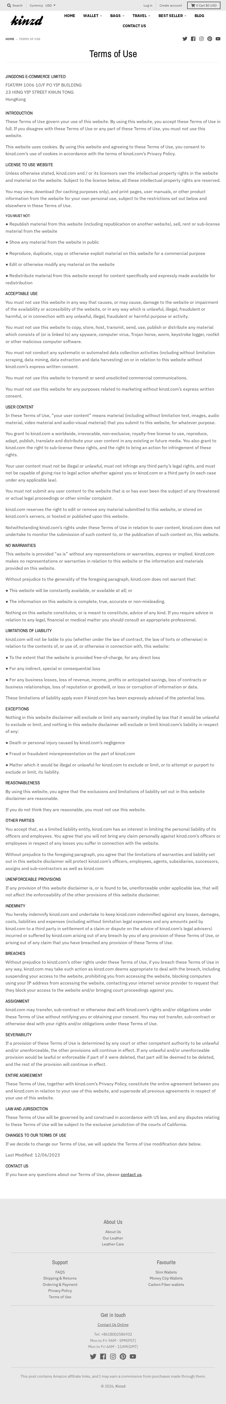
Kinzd (120, 1386)
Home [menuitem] (69, 15)
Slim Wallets (166, 1272)
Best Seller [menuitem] (170, 15)
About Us (113, 1231)
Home (10, 39)
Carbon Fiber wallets (166, 1284)
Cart (206, 5)
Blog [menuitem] (199, 15)
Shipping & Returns (60, 1278)
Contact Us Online (113, 1324)
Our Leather (113, 1238)
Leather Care (113, 1244)
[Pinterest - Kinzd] (209, 38)
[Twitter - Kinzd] (184, 38)
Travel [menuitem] (140, 15)
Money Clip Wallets (166, 1278)
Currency (36, 5)
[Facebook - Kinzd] (193, 38)
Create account (171, 5)
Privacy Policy (60, 1290)
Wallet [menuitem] (90, 15)
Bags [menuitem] (115, 15)
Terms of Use (60, 1296)
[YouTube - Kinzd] (218, 38)
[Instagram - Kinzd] (201, 38)
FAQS (60, 1272)
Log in (148, 5)
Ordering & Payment (60, 1284)
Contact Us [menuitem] (134, 25)
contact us (131, 1174)
